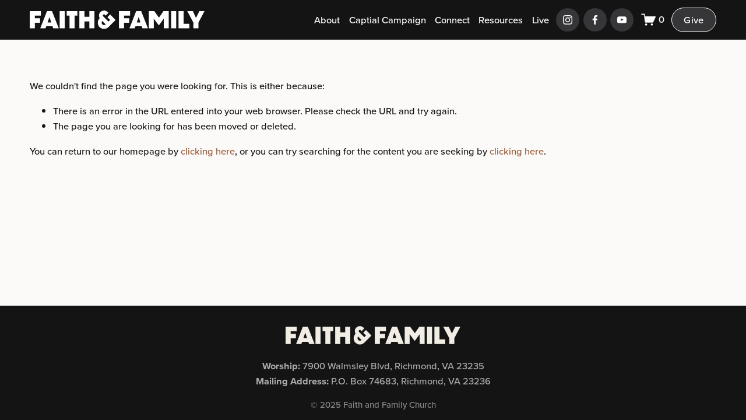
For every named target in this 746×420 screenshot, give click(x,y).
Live (540, 20)
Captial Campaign (387, 20)
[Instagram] (567, 20)
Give (693, 20)
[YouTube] (622, 20)
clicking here (208, 151)
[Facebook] (595, 20)
